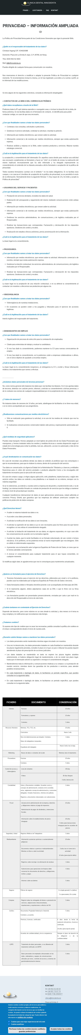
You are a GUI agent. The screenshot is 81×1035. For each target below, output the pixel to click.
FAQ (47, 10)
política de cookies (25, 1017)
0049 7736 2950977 (55, 994)
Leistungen (37, 10)
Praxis (25, 10)
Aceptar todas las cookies (61, 1029)
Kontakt (54, 10)
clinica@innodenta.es (53, 998)
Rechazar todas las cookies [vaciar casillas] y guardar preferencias (27, 1030)
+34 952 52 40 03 (54, 989)
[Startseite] (39, 4)
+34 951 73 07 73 (54, 991)
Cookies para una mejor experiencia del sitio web (28, 1022)
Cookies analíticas (17, 1024)
